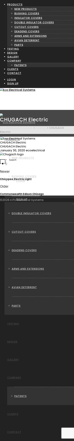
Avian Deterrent (27, 40)
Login (11, 79)
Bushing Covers (26, 13)
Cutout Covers (26, 27)
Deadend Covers (26, 31)
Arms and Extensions (30, 36)
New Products (25, 9)
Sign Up (12, 83)
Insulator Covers (28, 18)
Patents (20, 65)
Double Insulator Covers (34, 22)
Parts (18, 45)
